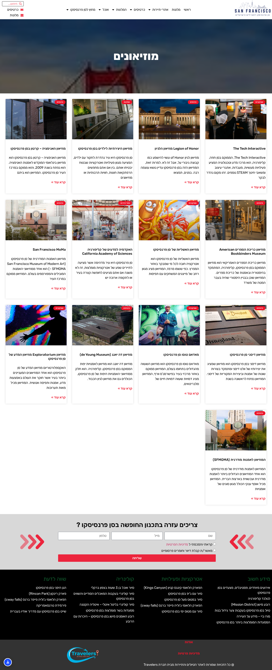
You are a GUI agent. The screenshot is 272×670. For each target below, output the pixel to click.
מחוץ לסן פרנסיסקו (82, 10)
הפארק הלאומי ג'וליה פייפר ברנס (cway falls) (171, 605)
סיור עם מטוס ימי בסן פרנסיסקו (182, 611)
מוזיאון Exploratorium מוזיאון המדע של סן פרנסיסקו (37, 357)
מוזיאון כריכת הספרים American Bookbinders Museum (242, 252)
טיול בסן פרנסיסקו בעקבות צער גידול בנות (242, 610)
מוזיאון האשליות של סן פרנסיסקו (176, 250)
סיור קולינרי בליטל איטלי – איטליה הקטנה (107, 604)
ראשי (187, 10)
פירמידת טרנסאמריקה (51, 605)
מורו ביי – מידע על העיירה (253, 616)
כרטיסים (139, 10)
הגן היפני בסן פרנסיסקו (51, 588)
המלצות (121, 10)
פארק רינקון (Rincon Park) (47, 594)
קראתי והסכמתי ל (189, 544)
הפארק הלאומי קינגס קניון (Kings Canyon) (173, 588)
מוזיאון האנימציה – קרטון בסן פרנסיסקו (38, 149)
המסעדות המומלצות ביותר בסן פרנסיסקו (243, 622)
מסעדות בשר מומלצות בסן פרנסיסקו (110, 610)
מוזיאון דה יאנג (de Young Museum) (106, 355)
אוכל (106, 10)
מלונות (176, 10)
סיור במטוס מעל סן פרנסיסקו (183, 599)
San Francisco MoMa (49, 250)
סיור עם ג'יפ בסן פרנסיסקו (185, 594)
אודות (189, 642)
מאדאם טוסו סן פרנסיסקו (181, 355)
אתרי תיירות (160, 10)
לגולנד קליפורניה (259, 599)
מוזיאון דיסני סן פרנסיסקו (248, 355)
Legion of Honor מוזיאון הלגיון (177, 149)
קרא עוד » (258, 187)
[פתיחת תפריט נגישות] (8, 662)
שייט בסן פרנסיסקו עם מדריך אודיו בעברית (38, 611)
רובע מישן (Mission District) (250, 604)
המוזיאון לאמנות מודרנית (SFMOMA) (239, 460)
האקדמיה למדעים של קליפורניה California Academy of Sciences (107, 252)
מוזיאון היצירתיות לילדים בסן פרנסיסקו (105, 149)
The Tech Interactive (249, 149)
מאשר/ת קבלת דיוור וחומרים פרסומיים (186, 550)
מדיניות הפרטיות (177, 544)
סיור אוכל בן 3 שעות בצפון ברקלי (112, 588)
